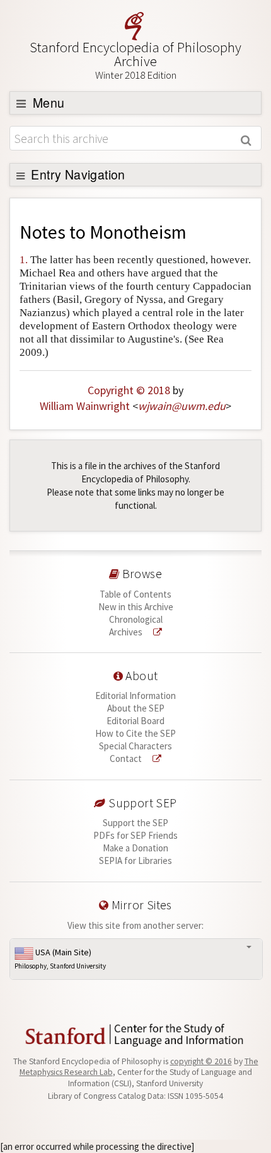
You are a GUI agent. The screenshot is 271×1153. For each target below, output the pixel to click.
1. (24, 260)
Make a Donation (135, 848)
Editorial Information (135, 695)
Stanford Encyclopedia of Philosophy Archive (135, 60)
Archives (126, 632)
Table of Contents (135, 594)
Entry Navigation (76, 174)
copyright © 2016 (201, 1061)
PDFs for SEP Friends (135, 835)
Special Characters (135, 746)
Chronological (136, 619)
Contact (127, 758)
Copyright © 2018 (129, 390)
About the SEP (135, 708)
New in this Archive (135, 607)
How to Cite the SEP (135, 733)
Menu (47, 102)
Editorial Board (135, 721)
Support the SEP (135, 823)
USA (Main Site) (60, 958)
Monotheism (138, 232)
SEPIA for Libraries (135, 860)
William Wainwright (85, 406)
